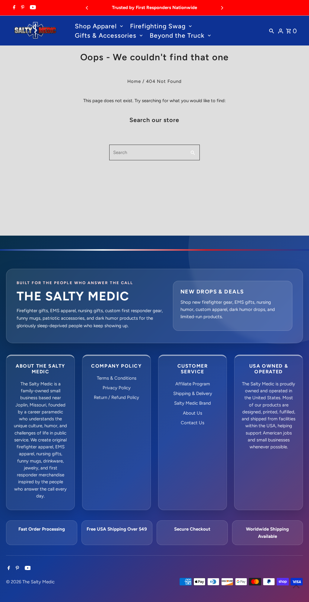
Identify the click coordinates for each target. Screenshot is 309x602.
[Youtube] (32, 8)
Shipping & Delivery (192, 393)
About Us (192, 413)
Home (134, 81)
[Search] (272, 31)
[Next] (221, 7)
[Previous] (87, 7)
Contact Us (192, 422)
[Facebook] (13, 8)
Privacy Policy (117, 387)
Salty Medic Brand (192, 403)
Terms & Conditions (116, 378)
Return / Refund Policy (116, 397)
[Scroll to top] (296, 586)
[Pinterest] (22, 8)
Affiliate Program (192, 384)
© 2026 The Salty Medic (30, 582)
